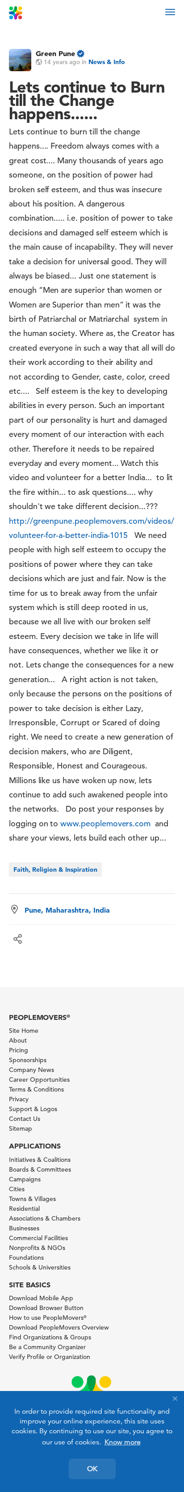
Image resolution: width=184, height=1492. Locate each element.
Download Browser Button (46, 1308)
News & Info (106, 62)
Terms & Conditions (36, 1089)
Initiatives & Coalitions (40, 1160)
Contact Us (24, 1119)
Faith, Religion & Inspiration (55, 869)
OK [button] (92, 1468)
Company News (31, 1070)
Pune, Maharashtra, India (67, 910)
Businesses (24, 1228)
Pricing (18, 1050)
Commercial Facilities (38, 1238)
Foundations (26, 1257)
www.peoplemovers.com (105, 823)
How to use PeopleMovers (48, 1318)
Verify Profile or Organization (49, 1357)
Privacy (19, 1099)
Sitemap (20, 1128)
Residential (24, 1209)
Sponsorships (27, 1060)
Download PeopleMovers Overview (59, 1327)
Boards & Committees (40, 1169)
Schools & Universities (40, 1267)
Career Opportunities (39, 1080)
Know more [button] (123, 1442)
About (18, 1040)
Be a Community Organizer (47, 1347)
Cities (17, 1189)
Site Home (23, 1031)
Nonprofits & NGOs (37, 1248)
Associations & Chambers (44, 1218)
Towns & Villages (32, 1199)
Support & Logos (33, 1109)
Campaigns (25, 1179)
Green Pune (55, 53)
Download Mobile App (41, 1298)
